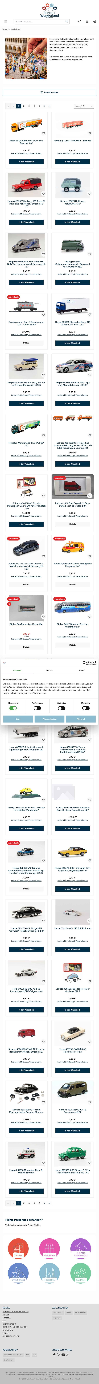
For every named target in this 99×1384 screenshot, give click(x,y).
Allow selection (49, 719)
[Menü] (6, 21)
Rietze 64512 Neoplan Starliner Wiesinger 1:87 (72, 625)
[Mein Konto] (87, 21)
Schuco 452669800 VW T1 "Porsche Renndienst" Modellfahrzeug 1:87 (26, 1050)
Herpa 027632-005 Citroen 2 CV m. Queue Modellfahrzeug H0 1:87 (72, 1171)
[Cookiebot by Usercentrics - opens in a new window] (84, 663)
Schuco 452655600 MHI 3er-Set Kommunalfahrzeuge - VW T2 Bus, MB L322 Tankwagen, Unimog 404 (72, 445)
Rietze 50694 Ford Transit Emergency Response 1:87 (72, 565)
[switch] (37, 708)
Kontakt (6, 1315)
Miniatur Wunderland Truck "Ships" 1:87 (26, 444)
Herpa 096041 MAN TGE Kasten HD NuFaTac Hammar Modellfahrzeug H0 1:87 (26, 264)
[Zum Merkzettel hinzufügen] (43, 133)
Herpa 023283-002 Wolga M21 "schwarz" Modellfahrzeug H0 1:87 (26, 929)
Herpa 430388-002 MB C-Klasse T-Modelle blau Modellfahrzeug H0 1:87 (26, 566)
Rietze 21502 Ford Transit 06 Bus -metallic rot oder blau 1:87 (72, 504)
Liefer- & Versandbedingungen (15, 1327)
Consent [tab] (17, 670)
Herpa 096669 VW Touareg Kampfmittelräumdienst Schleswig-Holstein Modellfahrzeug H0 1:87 (26, 870)
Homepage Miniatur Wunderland (15, 1312)
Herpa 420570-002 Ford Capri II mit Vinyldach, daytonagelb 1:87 (72, 869)
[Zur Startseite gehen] (49, 10)
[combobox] (39, 21)
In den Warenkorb (26, 162)
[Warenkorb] (94, 21)
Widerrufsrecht (9, 1324)
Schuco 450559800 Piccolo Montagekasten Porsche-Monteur (26, 1111)
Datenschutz (8, 1330)
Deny (18, 719)
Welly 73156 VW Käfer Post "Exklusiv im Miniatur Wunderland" (26, 808)
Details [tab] (49, 670)
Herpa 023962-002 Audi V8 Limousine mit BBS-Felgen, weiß (26, 990)
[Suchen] (67, 21)
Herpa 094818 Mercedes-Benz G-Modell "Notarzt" (26, 1171)
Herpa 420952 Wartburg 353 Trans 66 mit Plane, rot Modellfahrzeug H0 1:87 (26, 204)
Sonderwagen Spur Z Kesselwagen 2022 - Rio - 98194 (26, 323)
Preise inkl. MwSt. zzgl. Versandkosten (26, 153)
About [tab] (82, 670)
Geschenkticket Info (11, 1336)
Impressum (7, 1318)
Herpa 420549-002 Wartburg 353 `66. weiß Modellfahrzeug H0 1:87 (26, 383)
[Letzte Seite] (49, 106)
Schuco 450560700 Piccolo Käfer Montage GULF (73, 990)
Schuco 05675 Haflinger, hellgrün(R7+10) (72, 202)
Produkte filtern (51, 92)
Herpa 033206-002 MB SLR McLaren (72, 928)
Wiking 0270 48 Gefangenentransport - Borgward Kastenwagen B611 (72, 264)
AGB (4, 1321)
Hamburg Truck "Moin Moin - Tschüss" (72, 140)
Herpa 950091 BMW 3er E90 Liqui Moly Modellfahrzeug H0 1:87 (73, 383)
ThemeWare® (75, 1379)
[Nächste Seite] (44, 106)
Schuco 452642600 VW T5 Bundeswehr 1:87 (72, 1111)
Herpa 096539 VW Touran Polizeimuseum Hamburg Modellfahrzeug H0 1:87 (72, 750)
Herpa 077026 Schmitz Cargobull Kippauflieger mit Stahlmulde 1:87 (26, 748)
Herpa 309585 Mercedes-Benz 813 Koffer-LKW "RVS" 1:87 (72, 323)
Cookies (5, 1333)
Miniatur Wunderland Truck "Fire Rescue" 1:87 (26, 142)
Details (26, 343)
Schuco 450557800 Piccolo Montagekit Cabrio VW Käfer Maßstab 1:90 (26, 506)
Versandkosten (43, 1373)
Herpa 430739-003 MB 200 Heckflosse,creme (72, 1050)
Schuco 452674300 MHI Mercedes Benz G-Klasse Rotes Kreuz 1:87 (72, 808)
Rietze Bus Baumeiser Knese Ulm (26, 624)
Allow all (81, 719)
